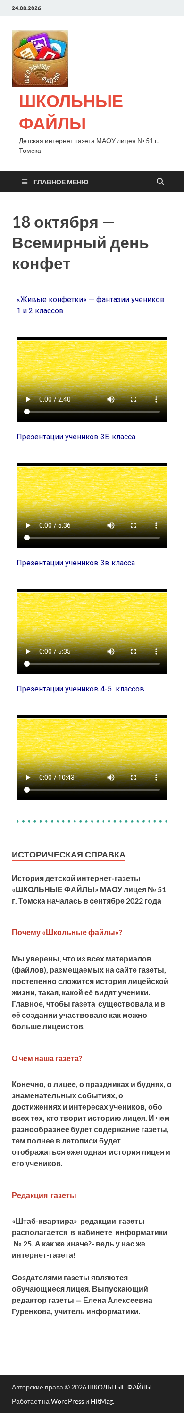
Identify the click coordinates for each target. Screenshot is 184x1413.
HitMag (102, 1401)
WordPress (67, 1401)
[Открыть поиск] (160, 182)
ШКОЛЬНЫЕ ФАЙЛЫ (71, 112)
